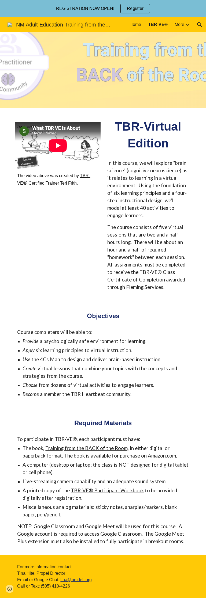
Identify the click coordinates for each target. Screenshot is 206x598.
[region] (103, 8)
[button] (199, 24)
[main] (58, 179)
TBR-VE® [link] (158, 24)
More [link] (179, 24)
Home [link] (135, 24)
